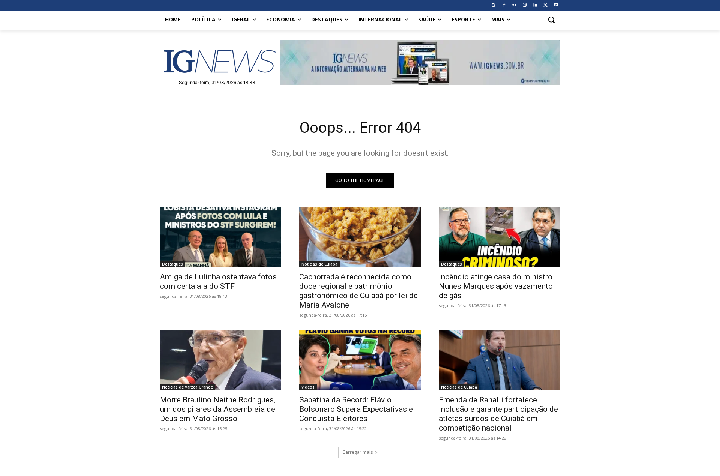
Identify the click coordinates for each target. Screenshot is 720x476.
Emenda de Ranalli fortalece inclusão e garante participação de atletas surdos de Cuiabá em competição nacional (498, 413)
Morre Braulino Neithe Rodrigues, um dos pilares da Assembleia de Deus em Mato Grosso (217, 409)
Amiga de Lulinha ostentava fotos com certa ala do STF (218, 281)
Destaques (172, 264)
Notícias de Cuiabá (320, 264)
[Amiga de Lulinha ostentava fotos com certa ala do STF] (220, 237)
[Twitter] (545, 5)
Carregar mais (357, 452)
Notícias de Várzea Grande (187, 387)
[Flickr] (514, 5)
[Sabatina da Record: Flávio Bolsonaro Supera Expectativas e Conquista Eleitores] (360, 360)
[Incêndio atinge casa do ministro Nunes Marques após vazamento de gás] (499, 237)
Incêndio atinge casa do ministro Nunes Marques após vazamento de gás (496, 286)
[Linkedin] (535, 5)
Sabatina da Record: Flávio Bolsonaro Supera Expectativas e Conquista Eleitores (356, 409)
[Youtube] (556, 5)
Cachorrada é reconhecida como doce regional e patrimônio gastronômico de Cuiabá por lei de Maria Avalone (358, 290)
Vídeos (308, 387)
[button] (551, 20)
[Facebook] (504, 5)
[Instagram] (524, 5)
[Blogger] (493, 5)
